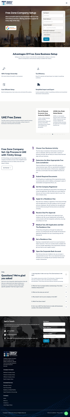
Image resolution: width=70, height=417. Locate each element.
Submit (46, 39)
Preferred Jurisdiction (49, 30)
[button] (52, 134)
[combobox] (45, 27)
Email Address (47, 19)
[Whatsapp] (66, 413)
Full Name (46, 13)
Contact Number (47, 25)
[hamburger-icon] (66, 3)
